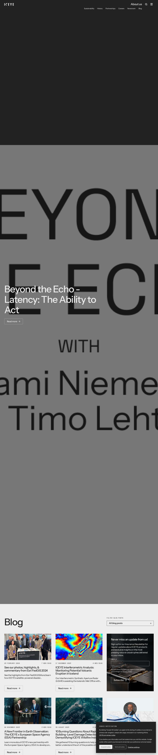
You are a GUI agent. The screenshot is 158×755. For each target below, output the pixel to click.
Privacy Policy (127, 672)
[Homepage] (9, 4)
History (100, 8)
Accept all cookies (106, 747)
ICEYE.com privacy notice (107, 735)
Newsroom (131, 8)
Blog (140, 8)
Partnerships (110, 8)
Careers (121, 8)
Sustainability (89, 8)
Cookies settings (134, 747)
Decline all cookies (120, 747)
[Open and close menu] (151, 4)
